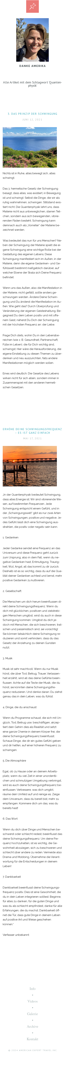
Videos (32, 1001)
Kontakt (32, 1038)
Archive (32, 1026)
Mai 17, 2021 (32, 438)
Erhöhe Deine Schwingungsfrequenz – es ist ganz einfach (32, 430)
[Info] (32, 6)
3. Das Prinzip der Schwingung (32, 113)
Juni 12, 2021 (32, 119)
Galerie (32, 1013)
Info (33, 988)
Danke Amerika (32, 66)
